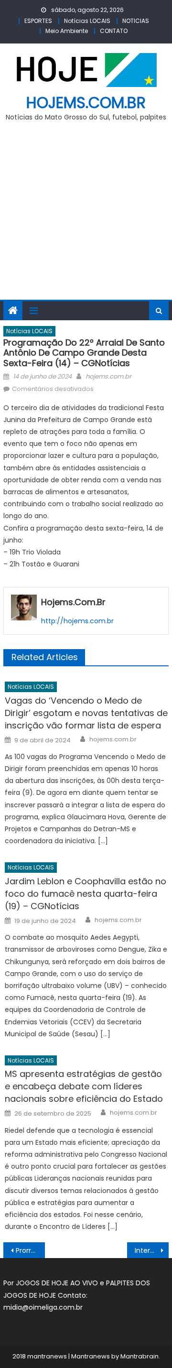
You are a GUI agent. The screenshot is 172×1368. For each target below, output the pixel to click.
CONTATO (114, 31)
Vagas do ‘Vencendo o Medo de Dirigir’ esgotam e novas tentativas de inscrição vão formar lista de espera (86, 713)
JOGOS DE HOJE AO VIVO (58, 1283)
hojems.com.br (86, 102)
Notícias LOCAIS (87, 21)
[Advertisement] (86, 216)
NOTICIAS (135, 21)
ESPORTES (38, 21)
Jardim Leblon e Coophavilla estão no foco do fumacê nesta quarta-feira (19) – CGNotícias (85, 893)
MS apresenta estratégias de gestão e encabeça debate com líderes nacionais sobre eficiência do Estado (84, 1086)
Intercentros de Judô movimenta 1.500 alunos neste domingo (151, 1250)
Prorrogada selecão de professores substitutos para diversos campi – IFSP (30, 1250)
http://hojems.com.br (77, 621)
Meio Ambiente (66, 31)
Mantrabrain (139, 1356)
